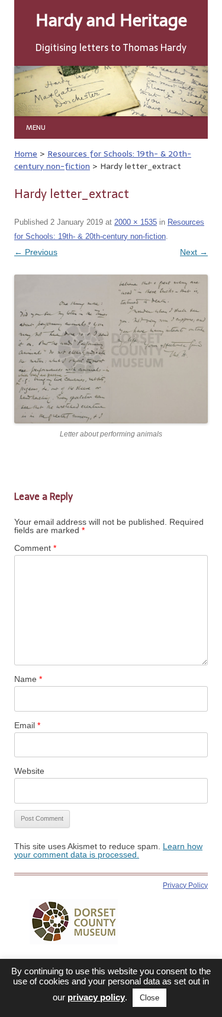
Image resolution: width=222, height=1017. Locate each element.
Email (27, 725)
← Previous (35, 252)
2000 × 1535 (135, 222)
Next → (194, 252)
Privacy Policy (185, 885)
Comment (35, 548)
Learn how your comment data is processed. (108, 850)
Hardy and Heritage (111, 20)
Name (28, 679)
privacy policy (96, 997)
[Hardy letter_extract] (111, 349)
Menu (36, 127)
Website (29, 771)
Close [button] (149, 997)
